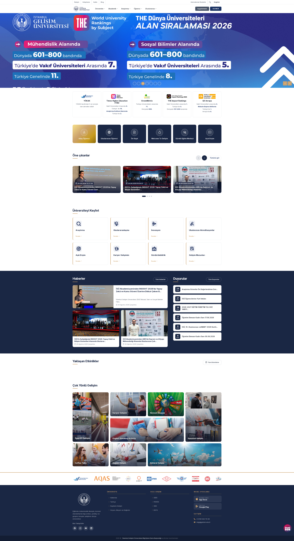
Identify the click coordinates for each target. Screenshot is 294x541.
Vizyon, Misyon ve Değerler (120, 510)
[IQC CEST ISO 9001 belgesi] (195, 479)
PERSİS (156, 502)
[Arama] (210, 2)
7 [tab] (159, 83)
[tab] (144, 196)
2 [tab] (138, 83)
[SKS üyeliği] (207, 479)
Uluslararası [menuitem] (150, 9)
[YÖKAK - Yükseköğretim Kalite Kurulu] (81, 479)
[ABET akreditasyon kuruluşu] (139, 479)
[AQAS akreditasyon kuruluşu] (107, 479)
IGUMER (216, 9)
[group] (147, 50)
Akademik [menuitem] (112, 9)
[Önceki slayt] (285, 83)
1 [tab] (134, 83)
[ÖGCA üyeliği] (182, 479)
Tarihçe (113, 502)
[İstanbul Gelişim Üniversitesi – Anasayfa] (81, 8)
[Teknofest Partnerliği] (218, 479)
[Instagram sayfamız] (80, 528)
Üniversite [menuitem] (99, 9)
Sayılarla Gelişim (116, 506)
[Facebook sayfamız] (75, 528)
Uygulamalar (202, 9)
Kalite (95, 2)
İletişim (76, 2)
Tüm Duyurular (213, 279)
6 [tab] (155, 83)
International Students (198, 2)
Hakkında (113, 498)
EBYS (156, 510)
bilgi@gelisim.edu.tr (203, 522)
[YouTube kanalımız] (86, 528)
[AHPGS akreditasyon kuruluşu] (128, 479)
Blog (102, 2)
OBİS (155, 498)
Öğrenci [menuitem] (137, 9)
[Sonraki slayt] (290, 83)
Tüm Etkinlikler (213, 362)
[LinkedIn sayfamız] (91, 528)
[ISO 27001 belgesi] (152, 479)
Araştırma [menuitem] (125, 9)
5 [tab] (151, 83)
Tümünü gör (214, 158)
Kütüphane (86, 2)
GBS (155, 506)
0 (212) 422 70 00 (203, 519)
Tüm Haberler (160, 279)
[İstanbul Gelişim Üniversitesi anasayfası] (87, 499)
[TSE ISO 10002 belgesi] (166, 479)
